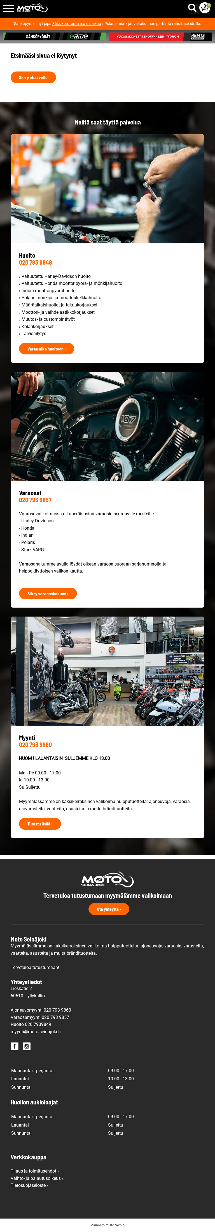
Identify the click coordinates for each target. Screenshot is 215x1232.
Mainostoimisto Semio (107, 1225)
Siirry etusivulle (33, 77)
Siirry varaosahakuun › (48, 593)
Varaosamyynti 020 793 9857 (40, 1017)
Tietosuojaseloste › (29, 1185)
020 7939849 (38, 1024)
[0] (204, 7)
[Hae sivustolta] (193, 6)
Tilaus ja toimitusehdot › (35, 1171)
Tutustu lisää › (40, 823)
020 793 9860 (35, 744)
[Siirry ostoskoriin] (204, 7)
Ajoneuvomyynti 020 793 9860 (41, 1010)
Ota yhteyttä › (109, 909)
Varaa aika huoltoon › (46, 348)
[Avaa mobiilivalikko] (8, 9)
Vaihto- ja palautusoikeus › (37, 1178)
